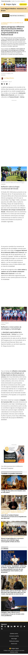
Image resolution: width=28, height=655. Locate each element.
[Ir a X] (5, 626)
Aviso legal (14, 638)
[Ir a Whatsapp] (21, 626)
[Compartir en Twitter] (4, 84)
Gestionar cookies (14, 652)
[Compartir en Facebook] (2, 84)
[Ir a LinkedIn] (12, 626)
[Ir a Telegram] (24, 626)
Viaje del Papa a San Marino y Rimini (18, 15)
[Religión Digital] (9, 4)
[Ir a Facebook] (2, 626)
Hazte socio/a (23, 4)
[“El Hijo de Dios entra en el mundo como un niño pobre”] (14, 482)
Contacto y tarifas (14, 636)
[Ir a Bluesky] (18, 626)
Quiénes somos (14, 633)
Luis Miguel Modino (9, 78)
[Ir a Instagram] (8, 626)
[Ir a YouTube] (15, 626)
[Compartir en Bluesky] (7, 84)
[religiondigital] (14, 648)
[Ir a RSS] (2, 629)
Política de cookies (14, 641)
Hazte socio (14, 643)
